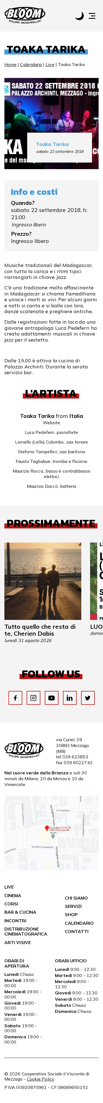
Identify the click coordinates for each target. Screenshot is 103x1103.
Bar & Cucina (20, 912)
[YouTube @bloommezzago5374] (51, 698)
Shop (71, 914)
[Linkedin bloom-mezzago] (69, 698)
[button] (95, 15)
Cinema (12, 895)
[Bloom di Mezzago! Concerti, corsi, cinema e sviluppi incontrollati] (25, 16)
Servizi (73, 906)
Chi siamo (76, 898)
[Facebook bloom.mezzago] (15, 698)
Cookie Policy (40, 1079)
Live (50, 64)
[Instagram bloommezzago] (33, 698)
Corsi (11, 903)
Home (10, 64)
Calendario (31, 64)
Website (51, 422)
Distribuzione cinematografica (25, 931)
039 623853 (75, 756)
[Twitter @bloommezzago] (88, 698)
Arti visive (17, 942)
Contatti (77, 931)
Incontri (15, 920)
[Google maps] (51, 868)
